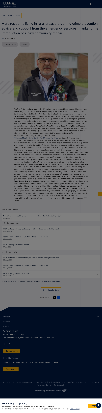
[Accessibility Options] (98, 405)
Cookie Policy (75, 409)
